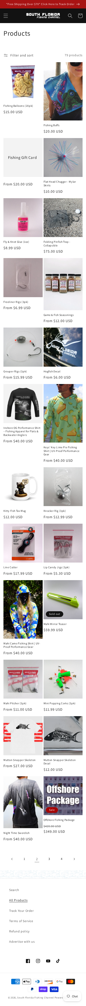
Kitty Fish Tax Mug (14, 510)
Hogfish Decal (52, 371)
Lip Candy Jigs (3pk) (57, 567)
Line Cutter (10, 567)
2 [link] (37, 859)
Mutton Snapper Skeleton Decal (60, 761)
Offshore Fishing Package (59, 820)
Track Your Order (21, 911)
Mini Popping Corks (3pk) (60, 703)
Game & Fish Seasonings (59, 315)
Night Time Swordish (16, 833)
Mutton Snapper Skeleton (19, 760)
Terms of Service (21, 921)
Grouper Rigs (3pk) (15, 371)
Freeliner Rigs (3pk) (15, 302)
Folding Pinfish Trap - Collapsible (57, 243)
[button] (6, 16)
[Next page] (74, 859)
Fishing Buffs (52, 125)
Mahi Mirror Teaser (55, 624)
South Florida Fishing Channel (35, 997)
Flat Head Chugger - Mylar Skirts (60, 183)
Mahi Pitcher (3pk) (15, 703)
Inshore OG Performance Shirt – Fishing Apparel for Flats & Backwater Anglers (22, 431)
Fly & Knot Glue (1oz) (16, 241)
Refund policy (19, 931)
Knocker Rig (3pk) (55, 510)
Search (14, 890)
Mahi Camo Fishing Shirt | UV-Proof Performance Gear (21, 645)
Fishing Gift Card (22, 157)
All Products (18, 900)
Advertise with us (22, 941)
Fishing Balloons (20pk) (18, 105)
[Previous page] (12, 859)
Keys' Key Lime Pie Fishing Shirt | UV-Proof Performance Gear (62, 451)
